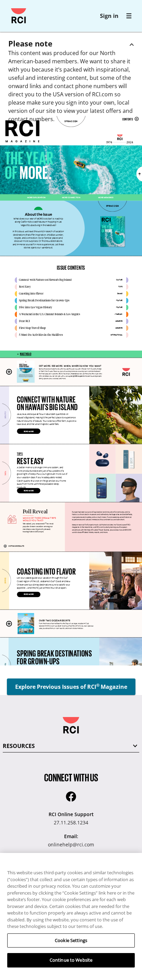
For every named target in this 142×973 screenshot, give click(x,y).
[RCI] (18, 15)
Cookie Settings (71, 940)
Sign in (109, 16)
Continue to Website (71, 960)
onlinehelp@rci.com (71, 844)
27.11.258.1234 (71, 822)
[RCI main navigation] (129, 16)
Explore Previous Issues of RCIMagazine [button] (71, 686)
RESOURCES (19, 746)
